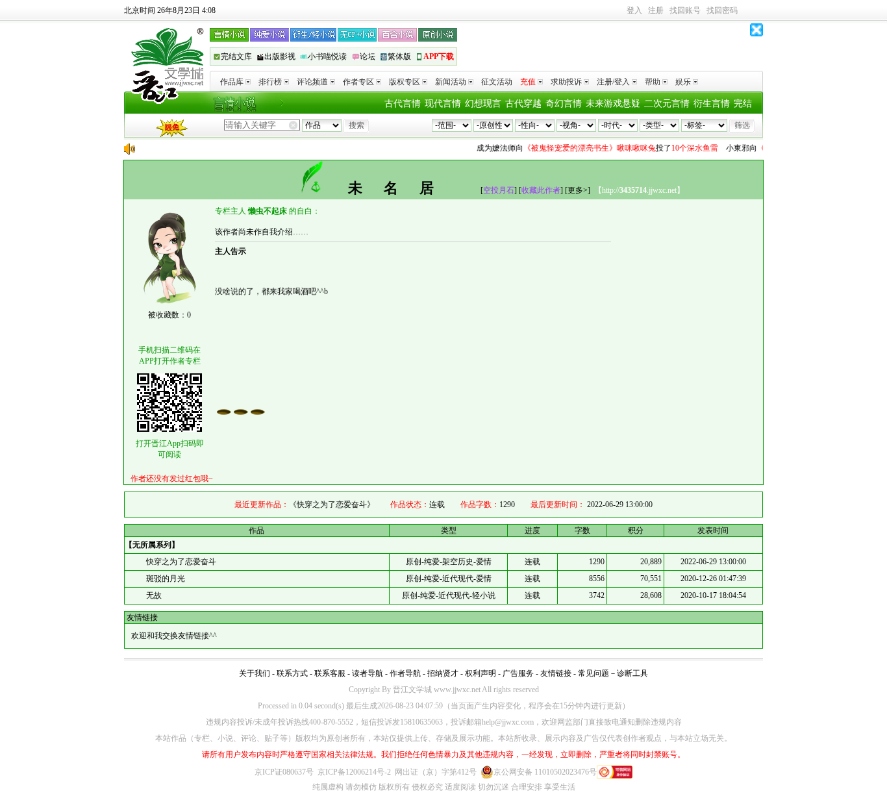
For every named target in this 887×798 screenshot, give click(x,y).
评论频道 (312, 81)
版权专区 (404, 81)
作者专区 (358, 81)
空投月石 (498, 190)
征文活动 (496, 81)
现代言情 (443, 103)
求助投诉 (566, 81)
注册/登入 (613, 81)
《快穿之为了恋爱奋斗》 (332, 504)
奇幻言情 (563, 103)
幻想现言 (483, 103)
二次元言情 (667, 103)
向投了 (590, 148)
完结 (743, 103)
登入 (634, 10)
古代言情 (402, 103)
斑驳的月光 (165, 578)
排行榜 (270, 81)
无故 (154, 595)
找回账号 (685, 10)
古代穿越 (523, 103)
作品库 (232, 81)
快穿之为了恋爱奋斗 (181, 561)
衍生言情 (711, 103)
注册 (656, 10)
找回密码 (722, 10)
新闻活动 (450, 81)
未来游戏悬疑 (613, 103)
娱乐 (683, 81)
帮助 (652, 81)
